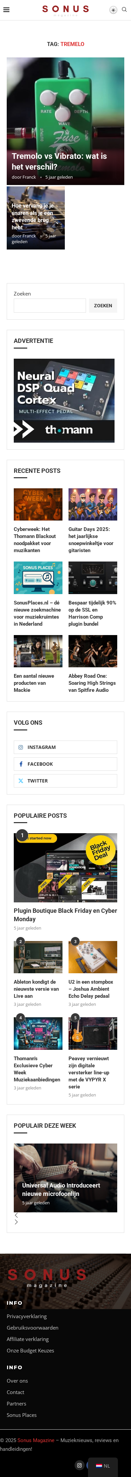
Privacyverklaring (27, 1316)
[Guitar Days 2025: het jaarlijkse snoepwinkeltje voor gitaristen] (93, 504)
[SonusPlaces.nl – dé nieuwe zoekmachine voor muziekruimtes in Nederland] (38, 578)
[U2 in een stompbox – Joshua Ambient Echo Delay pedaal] (93, 957)
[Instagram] (80, 1465)
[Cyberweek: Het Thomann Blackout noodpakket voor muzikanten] (38, 504)
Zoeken (22, 293)
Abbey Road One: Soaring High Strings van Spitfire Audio (92, 683)
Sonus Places (22, 1415)
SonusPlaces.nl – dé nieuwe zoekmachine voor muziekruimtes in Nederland (37, 613)
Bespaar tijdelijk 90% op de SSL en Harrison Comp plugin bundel (92, 613)
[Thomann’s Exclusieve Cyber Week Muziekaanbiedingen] (38, 1033)
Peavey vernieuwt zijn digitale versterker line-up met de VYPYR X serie (89, 1073)
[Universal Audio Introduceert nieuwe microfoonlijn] (65, 1178)
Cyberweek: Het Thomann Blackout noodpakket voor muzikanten (35, 539)
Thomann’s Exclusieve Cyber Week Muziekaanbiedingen (37, 1069)
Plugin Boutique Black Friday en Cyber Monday (65, 915)
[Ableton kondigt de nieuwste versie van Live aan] (38, 957)
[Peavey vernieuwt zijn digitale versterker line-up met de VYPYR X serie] (93, 1033)
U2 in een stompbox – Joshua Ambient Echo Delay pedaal (91, 989)
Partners (16, 1403)
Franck (29, 177)
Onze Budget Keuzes (30, 1350)
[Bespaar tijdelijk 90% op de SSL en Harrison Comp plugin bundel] (93, 578)
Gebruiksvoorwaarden (32, 1327)
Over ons (17, 1380)
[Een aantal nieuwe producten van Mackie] (38, 651)
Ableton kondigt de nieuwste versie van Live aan (36, 989)
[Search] (124, 10)
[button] (65, 1215)
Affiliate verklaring (28, 1339)
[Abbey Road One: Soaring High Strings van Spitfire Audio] (93, 651)
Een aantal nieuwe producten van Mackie (34, 683)
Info (15, 1302)
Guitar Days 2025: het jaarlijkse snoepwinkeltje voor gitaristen (91, 539)
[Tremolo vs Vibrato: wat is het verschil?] (65, 121)
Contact (15, 1392)
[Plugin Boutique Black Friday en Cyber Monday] (65, 867)
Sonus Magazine (35, 1440)
